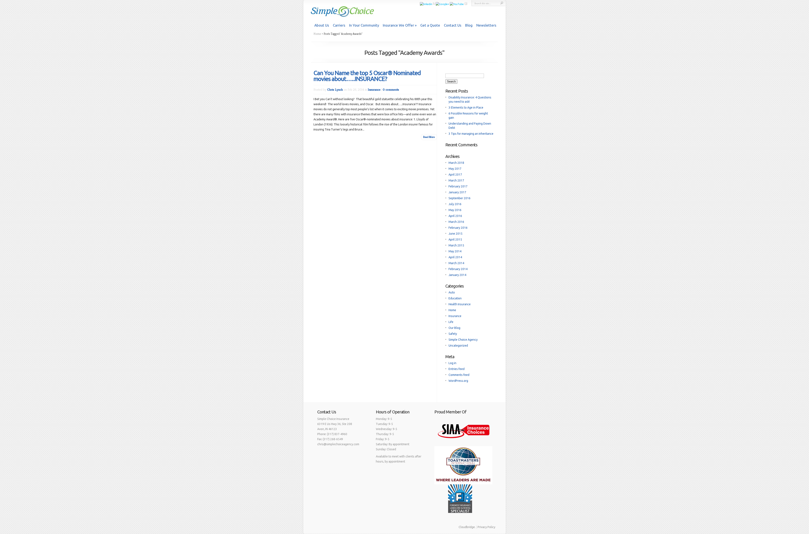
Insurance (374, 89)
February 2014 (458, 269)
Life (451, 322)
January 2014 (457, 275)
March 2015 (456, 245)
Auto (452, 292)
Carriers (339, 25)
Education (455, 298)
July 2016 (455, 204)
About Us (321, 25)
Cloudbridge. (467, 527)
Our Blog (454, 328)
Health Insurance (460, 304)
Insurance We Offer (398, 25)
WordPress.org (458, 380)
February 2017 (458, 186)
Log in (452, 363)
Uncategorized (458, 345)
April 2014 (455, 257)
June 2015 (455, 233)
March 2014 (456, 263)
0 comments (391, 89)
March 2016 (456, 221)
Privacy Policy (486, 527)
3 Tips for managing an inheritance (471, 133)
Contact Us (452, 25)
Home (317, 34)
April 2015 (455, 239)
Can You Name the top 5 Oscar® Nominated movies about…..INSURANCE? (367, 76)
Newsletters (486, 25)
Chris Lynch (335, 89)
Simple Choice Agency (463, 339)
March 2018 (456, 162)
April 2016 (455, 216)
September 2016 (459, 198)
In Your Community (364, 25)
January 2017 (457, 192)
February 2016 (458, 227)
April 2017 (455, 174)
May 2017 (455, 168)
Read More (429, 137)
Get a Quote (430, 25)
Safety (453, 333)
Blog (469, 25)
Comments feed (459, 375)
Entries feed (457, 369)
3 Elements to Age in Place (466, 107)
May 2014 (455, 251)
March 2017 (456, 180)
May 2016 (455, 210)
